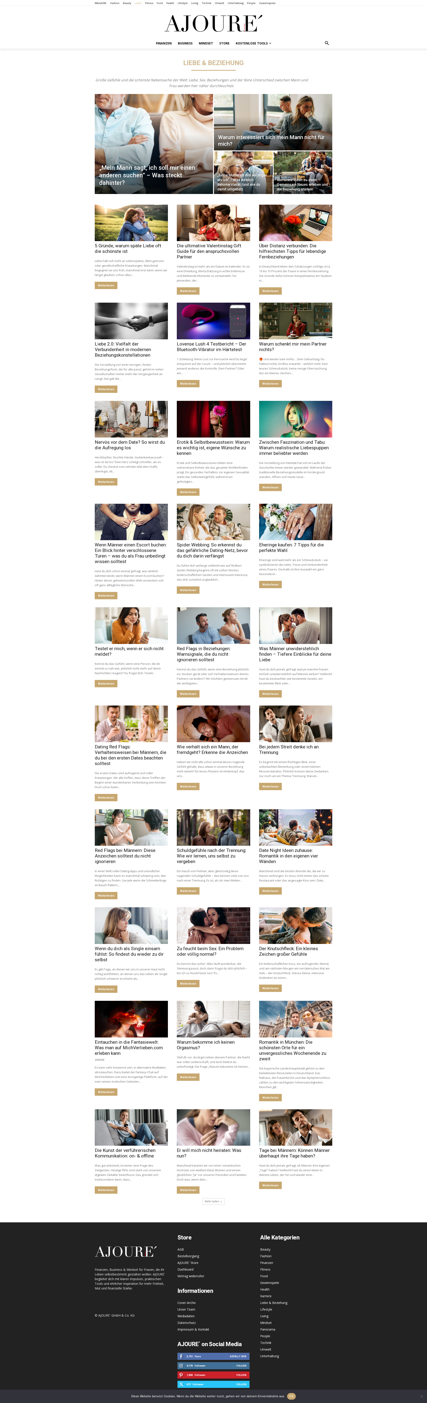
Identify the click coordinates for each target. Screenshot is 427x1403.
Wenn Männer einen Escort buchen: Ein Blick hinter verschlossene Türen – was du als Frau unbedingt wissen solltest (131, 553)
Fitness (265, 1269)
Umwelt (265, 1349)
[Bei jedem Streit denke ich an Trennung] (295, 723)
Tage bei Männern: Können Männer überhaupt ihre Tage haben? (294, 1153)
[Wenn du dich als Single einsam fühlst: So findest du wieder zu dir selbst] (131, 925)
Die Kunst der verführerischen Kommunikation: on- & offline (125, 1153)
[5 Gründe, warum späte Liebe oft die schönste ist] (131, 223)
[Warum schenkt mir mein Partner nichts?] (295, 321)
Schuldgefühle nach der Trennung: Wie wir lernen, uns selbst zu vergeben (211, 856)
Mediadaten (186, 1316)
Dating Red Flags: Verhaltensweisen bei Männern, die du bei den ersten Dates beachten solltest (130, 755)
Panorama (267, 1329)
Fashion (266, 1256)
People (265, 1336)
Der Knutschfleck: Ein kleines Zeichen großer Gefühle (288, 951)
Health (265, 1289)
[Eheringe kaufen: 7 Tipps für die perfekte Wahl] (295, 522)
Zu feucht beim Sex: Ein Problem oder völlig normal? (210, 951)
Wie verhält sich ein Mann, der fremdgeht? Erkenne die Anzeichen (212, 749)
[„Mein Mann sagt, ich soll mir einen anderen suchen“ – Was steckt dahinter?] (154, 144)
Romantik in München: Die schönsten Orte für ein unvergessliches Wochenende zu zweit (292, 1050)
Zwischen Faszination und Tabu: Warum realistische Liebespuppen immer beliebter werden (294, 448)
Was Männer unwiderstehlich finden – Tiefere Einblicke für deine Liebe (295, 654)
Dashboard (185, 1269)
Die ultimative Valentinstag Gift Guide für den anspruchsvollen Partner (209, 251)
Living (264, 1316)
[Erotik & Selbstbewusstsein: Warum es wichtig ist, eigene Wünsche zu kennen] (213, 419)
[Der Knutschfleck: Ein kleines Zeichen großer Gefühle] (295, 925)
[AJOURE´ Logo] (213, 23)
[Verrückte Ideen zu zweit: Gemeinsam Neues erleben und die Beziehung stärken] (303, 172)
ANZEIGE (99, 1059)
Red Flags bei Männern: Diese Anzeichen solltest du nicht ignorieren (125, 856)
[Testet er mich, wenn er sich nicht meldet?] (131, 625)
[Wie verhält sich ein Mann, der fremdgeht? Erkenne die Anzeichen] (213, 723)
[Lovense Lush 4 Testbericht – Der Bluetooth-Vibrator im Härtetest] (213, 321)
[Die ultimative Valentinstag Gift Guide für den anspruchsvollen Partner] (213, 223)
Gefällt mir (238, 1356)
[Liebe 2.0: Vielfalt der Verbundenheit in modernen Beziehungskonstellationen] (131, 321)
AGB (180, 1249)
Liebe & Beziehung (273, 1303)
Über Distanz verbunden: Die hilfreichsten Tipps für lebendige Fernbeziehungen (292, 251)
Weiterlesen (106, 285)
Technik (265, 1343)
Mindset (266, 1323)
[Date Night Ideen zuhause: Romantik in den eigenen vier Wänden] (295, 827)
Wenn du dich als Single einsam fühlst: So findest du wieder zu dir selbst (129, 954)
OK (291, 1396)
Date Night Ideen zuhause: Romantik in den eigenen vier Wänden (288, 856)
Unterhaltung (269, 1356)
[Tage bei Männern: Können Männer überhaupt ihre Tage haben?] (295, 1127)
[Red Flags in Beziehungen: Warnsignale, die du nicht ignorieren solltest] (213, 625)
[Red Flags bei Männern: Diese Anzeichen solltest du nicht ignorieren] (131, 827)
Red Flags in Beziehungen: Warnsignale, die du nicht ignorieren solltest (203, 654)
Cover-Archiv (186, 1303)
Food (264, 1276)
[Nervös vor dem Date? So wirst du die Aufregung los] (131, 419)
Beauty (265, 1249)
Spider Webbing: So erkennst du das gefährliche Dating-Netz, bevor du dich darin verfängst (212, 550)
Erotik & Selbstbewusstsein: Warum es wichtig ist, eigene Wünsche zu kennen (213, 448)
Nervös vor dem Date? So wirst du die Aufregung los (130, 445)
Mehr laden (212, 1201)
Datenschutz (186, 1323)
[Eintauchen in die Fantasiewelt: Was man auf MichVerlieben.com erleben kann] (131, 1019)
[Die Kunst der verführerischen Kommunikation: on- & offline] (131, 1127)
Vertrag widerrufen (190, 1276)
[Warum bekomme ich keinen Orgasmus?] (213, 1019)
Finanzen (266, 1263)
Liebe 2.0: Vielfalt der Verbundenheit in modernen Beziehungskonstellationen (123, 349)
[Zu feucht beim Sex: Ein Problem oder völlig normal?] (213, 925)
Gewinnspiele (269, 1283)
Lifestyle (266, 1309)
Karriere (266, 1296)
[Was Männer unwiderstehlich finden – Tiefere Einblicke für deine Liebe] (295, 625)
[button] (327, 43)
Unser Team (186, 1309)
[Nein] (421, 1396)
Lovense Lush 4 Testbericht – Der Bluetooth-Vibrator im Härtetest (211, 346)
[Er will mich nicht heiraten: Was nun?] (213, 1127)
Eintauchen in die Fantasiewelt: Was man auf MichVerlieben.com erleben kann (129, 1047)
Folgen (241, 1365)
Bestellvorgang (188, 1256)
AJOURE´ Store (187, 1263)
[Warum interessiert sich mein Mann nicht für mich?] (273, 122)
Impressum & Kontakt (193, 1329)
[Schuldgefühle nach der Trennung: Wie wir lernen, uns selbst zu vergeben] (213, 827)
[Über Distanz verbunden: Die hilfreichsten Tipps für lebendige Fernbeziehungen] (295, 223)
